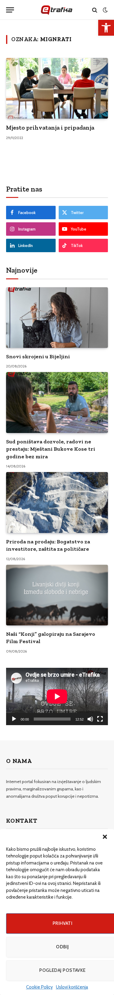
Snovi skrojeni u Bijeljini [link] (38, 356)
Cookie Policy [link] (39, 987)
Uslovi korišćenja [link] (72, 987)
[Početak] (14, 719)
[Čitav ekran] (100, 719)
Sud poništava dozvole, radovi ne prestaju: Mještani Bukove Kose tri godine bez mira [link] (50, 449)
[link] (106, 28)
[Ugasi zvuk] (90, 719)
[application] (57, 696)
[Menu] (10, 10)
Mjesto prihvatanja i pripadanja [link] (50, 127)
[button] (105, 837)
